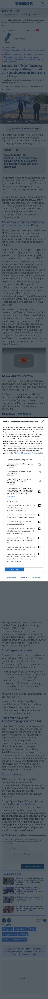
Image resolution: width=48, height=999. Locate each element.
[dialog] (24, 500)
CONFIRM (14, 569)
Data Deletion (11, 577)
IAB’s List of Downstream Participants (27, 453)
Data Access (24, 577)
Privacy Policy (37, 577)
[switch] (39, 464)
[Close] (44, 422)
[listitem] (24, 460)
